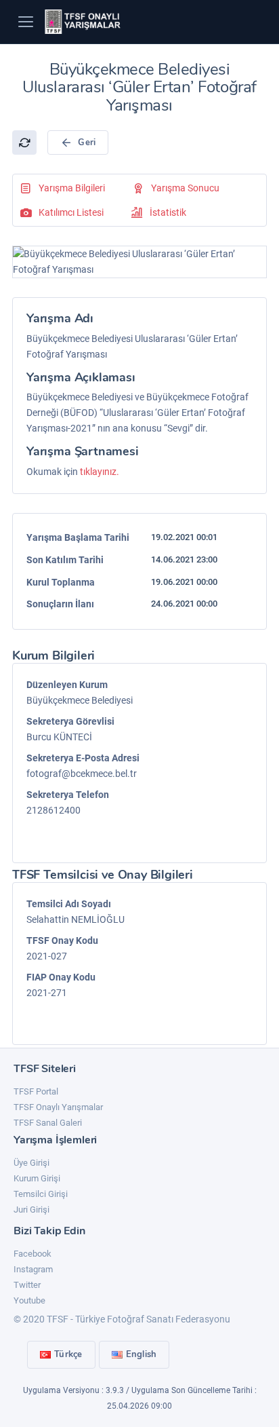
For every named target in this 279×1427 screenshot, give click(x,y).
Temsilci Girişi (41, 1194)
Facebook (32, 1254)
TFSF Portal (36, 1091)
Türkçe (68, 1354)
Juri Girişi (31, 1209)
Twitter (27, 1285)
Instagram (33, 1269)
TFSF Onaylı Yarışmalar (58, 1107)
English (141, 1354)
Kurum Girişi (37, 1178)
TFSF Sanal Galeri (48, 1123)
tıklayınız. (99, 471)
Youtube (29, 1300)
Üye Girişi (31, 1163)
